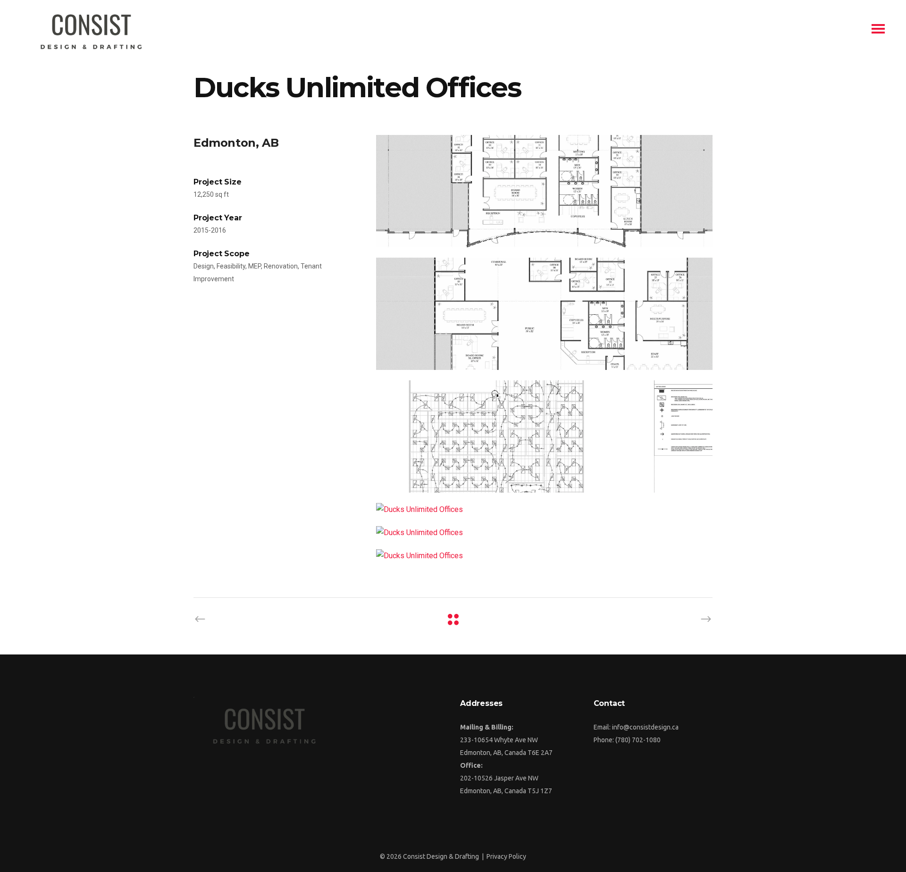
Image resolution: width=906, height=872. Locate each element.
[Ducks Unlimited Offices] (544, 191)
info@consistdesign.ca (645, 727)
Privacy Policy (506, 856)
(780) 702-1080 (638, 740)
